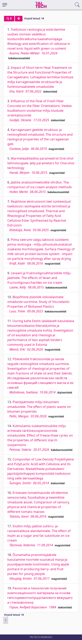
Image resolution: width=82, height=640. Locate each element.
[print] (18, 18)
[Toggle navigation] (5, 4)
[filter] (9, 18)
